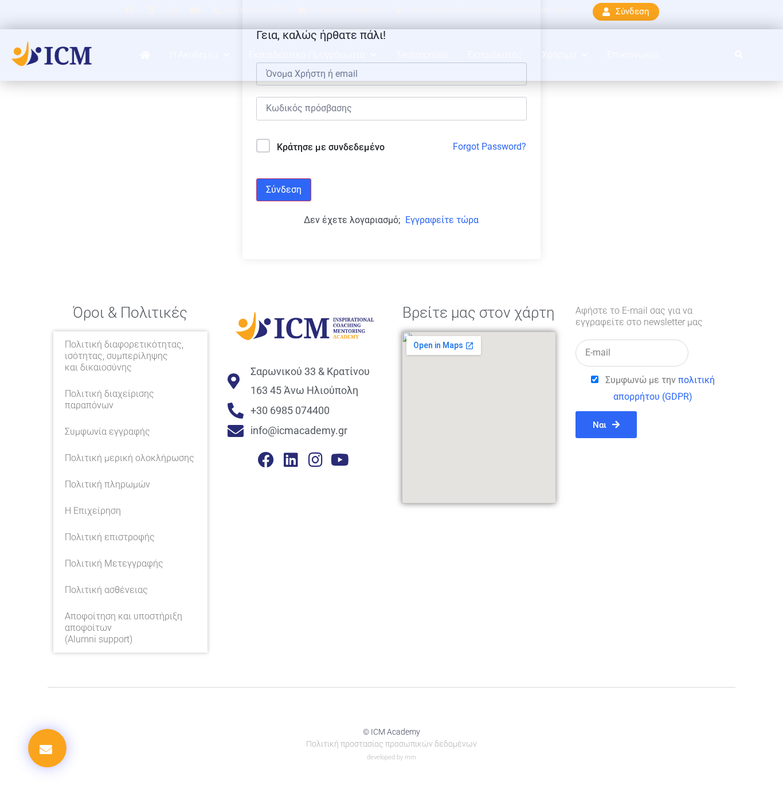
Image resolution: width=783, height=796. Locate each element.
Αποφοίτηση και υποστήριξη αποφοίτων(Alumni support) (123, 628)
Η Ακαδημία (194, 54)
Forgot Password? (489, 146)
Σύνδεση (284, 189)
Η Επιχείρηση (93, 510)
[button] (739, 55)
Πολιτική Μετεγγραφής (114, 563)
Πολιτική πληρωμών (107, 484)
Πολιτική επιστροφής (110, 537)
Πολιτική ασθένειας (106, 589)
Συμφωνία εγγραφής (107, 431)
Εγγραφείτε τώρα (442, 219)
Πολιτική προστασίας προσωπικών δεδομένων (391, 743)
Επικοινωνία (633, 54)
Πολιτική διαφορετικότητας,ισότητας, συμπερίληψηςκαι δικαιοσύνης (124, 356)
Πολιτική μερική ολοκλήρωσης (129, 457)
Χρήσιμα (559, 54)
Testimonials (422, 54)
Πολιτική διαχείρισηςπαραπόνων (109, 399)
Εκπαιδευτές (495, 54)
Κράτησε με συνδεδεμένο (331, 147)
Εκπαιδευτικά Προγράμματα (307, 54)
